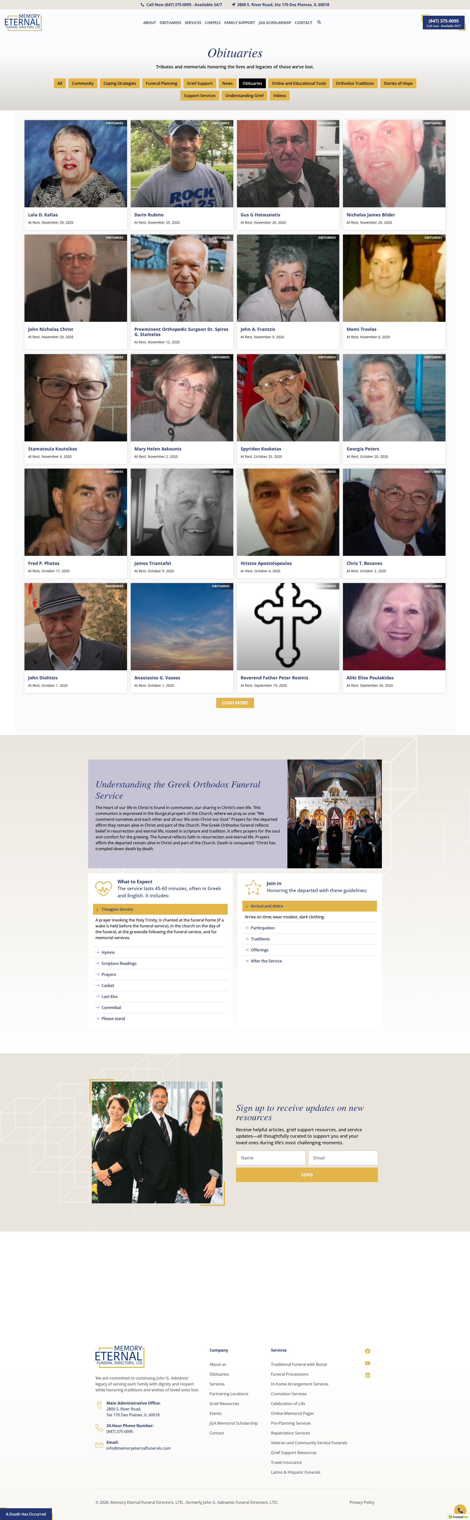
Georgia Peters (363, 449)
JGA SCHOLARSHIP (275, 22)
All (60, 83)
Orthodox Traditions (355, 83)
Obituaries (170, 22)
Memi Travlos (361, 329)
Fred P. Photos (43, 563)
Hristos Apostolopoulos (266, 563)
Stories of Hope (398, 83)
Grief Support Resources (294, 1452)
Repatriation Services (290, 1433)
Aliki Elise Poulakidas (370, 678)
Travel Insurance (286, 1462)
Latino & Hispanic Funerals (295, 1472)
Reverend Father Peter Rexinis (274, 678)
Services (193, 22)
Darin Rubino (149, 215)
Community (83, 83)
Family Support (239, 22)
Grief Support (199, 83)
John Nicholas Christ (50, 329)
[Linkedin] (367, 1375)
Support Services (200, 95)
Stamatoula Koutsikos (52, 449)
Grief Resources (224, 1403)
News (227, 83)
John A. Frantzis (258, 329)
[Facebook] (367, 1351)
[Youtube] (367, 1363)
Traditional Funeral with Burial (299, 1364)
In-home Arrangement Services (300, 1384)
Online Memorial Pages (292, 1413)
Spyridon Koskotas (261, 449)
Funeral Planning (161, 83)
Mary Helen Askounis (157, 449)
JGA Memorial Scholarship (234, 1423)
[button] (235, 703)
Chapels (213, 22)
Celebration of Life (288, 1403)
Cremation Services (289, 1393)
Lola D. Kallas (43, 215)
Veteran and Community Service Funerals (309, 1442)
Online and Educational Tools (299, 83)
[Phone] (462, 1509)
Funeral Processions (289, 1374)
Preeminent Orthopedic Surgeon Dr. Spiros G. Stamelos (181, 331)
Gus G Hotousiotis (260, 215)
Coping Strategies (120, 83)
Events (216, 1413)
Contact (303, 22)
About (149, 22)
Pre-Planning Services (291, 1423)
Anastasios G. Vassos (157, 678)
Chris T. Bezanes (364, 563)
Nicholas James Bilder (371, 215)
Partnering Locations (229, 1393)
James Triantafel (152, 563)
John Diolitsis (43, 678)
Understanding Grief (244, 95)
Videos (279, 95)
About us (218, 1364)
